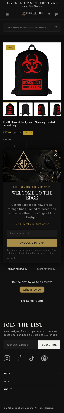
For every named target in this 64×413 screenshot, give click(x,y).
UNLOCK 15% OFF (32, 242)
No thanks (11, 258)
